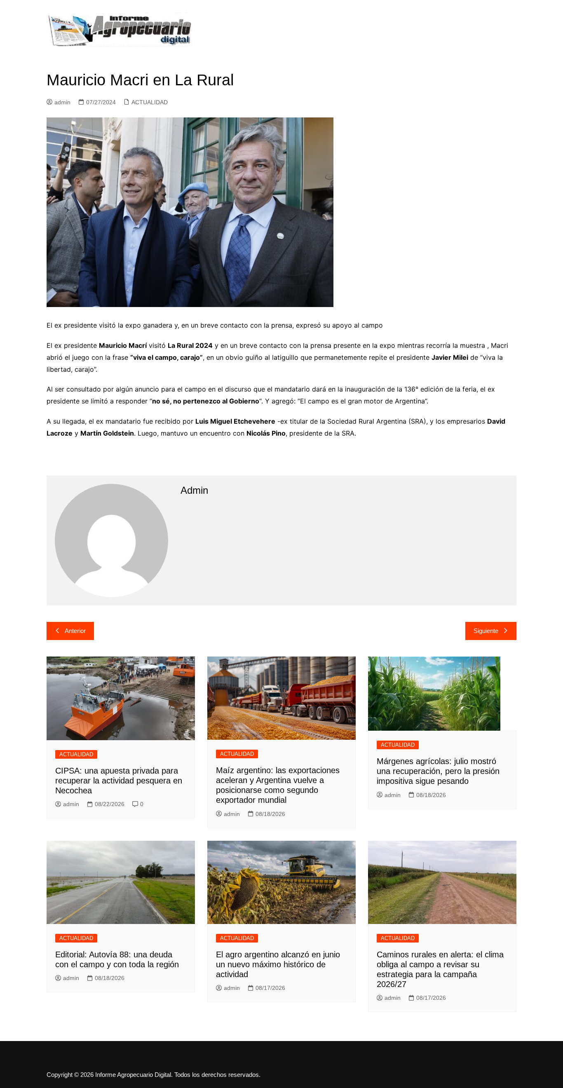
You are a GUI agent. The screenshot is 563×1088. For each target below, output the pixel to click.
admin (62, 102)
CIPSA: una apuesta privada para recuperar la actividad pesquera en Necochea (118, 780)
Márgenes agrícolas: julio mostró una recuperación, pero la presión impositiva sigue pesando (438, 771)
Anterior (75, 630)
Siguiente (486, 630)
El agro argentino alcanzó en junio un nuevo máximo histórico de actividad (278, 964)
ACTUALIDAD (149, 102)
